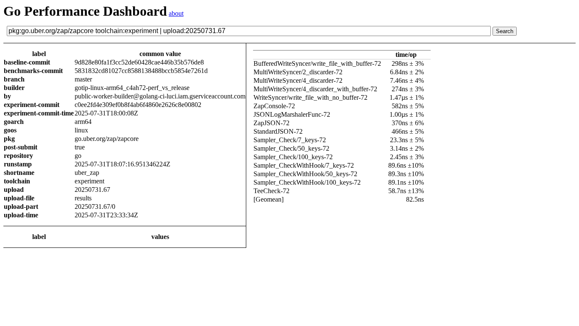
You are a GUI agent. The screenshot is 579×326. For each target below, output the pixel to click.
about (176, 13)
